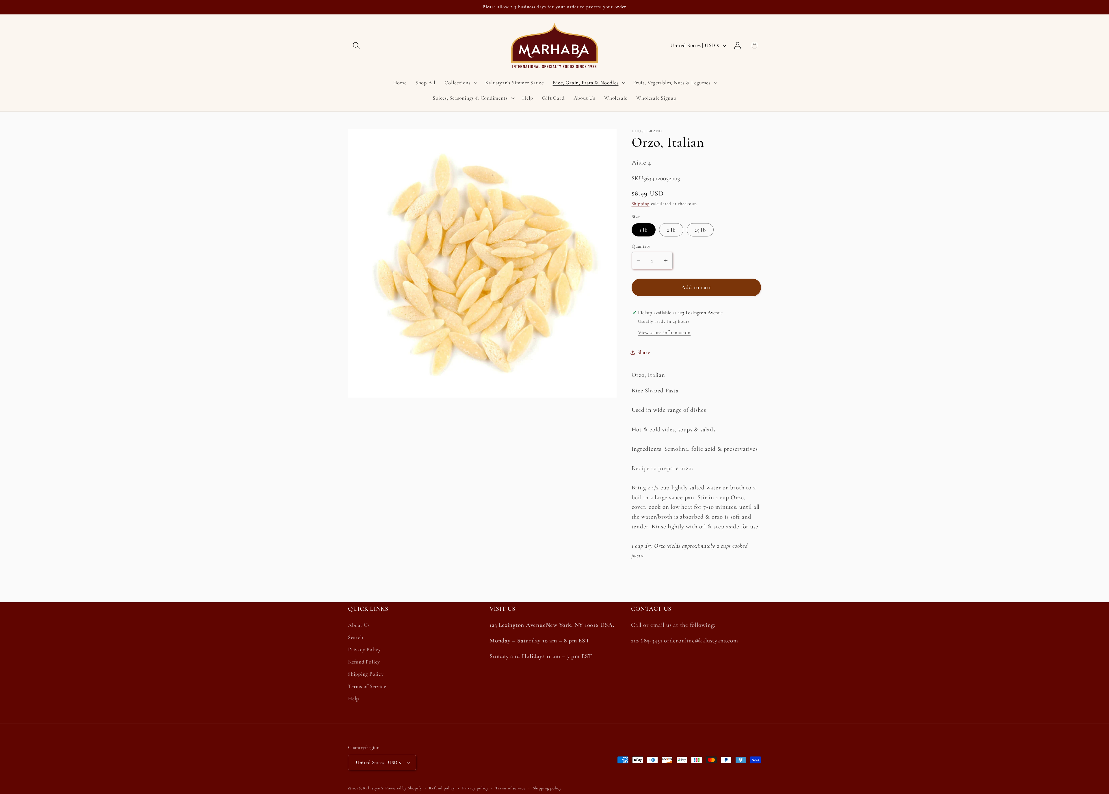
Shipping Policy (366, 674)
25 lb (700, 230)
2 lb (671, 230)
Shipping (641, 203)
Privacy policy (475, 788)
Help (353, 698)
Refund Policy (364, 662)
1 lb (643, 230)
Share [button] (643, 352)
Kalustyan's (373, 788)
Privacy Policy (364, 649)
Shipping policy (547, 788)
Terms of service (510, 788)
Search (355, 637)
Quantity (641, 246)
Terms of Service (367, 686)
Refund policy (442, 788)
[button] (356, 45)
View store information (664, 332)
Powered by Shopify (403, 788)
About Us (359, 625)
